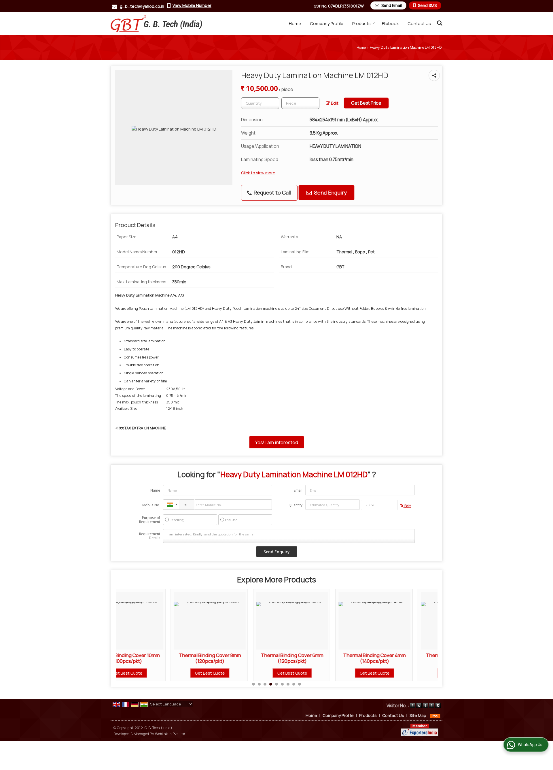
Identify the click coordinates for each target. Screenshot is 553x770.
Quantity (295, 505)
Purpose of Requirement (149, 520)
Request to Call (271, 192)
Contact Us (419, 23)
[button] (192, 5)
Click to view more (258, 172)
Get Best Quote (155, 673)
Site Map (418, 715)
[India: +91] (171, 504)
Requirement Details (149, 536)
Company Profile (326, 23)
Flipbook (390, 23)
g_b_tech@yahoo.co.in (142, 6)
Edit (334, 103)
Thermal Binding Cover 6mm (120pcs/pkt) (237, 658)
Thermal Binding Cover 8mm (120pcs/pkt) (155, 658)
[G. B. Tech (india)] (156, 23)
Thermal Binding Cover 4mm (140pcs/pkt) (319, 658)
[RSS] (435, 715)
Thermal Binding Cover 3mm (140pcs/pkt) (402, 658)
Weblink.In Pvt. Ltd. (170, 733)
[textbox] (300, 103)
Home (295, 23)
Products (361, 23)
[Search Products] (438, 23)
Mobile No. (151, 505)
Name (155, 490)
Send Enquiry (330, 192)
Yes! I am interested (276, 442)
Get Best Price (366, 103)
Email (298, 490)
